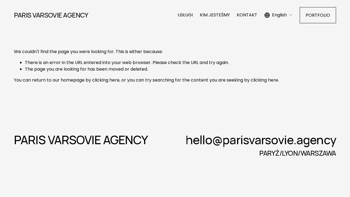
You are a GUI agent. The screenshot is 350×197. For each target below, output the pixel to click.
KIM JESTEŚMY (215, 15)
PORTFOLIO (318, 15)
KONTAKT (247, 15)
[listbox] (278, 15)
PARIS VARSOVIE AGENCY (51, 15)
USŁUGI (185, 15)
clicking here (105, 80)
